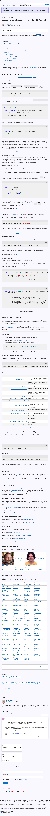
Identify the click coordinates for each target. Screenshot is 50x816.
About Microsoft (24, 809)
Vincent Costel (27, 591)
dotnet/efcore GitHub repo (30, 522)
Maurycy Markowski (19, 569)
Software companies (8, 809)
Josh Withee (37, 633)
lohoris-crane (5, 603)
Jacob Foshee (5, 599)
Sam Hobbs (15, 622)
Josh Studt (4, 614)
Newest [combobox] (43, 714)
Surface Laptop (7, 800)
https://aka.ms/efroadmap (19, 538)
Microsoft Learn (16, 808)
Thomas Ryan (16, 652)
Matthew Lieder (16, 637)
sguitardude (4, 622)
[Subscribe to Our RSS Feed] (24, 792)
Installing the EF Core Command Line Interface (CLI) (15, 50)
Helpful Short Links (8, 60)
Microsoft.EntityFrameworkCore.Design (19, 410)
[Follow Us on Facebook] (3, 792)
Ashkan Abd (26, 659)
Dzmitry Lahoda (16, 633)
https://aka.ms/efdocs (15, 532)
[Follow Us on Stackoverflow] (21, 792)
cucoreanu (36, 644)
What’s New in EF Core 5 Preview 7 (11, 43)
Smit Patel (40, 569)
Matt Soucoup (5, 659)
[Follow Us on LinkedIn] (9, 792)
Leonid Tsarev (26, 629)
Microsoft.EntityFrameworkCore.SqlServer (18, 383)
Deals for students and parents (39, 804)
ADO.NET (41, 427)
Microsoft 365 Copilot (43, 807)
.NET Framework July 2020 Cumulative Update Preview (10, 757)
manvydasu (36, 648)
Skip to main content (4, 0)
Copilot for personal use (42, 800)
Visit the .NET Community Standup (11, 507)
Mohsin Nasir (5, 655)
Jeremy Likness (8, 24)
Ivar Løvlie (26, 644)
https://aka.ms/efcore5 (18, 541)
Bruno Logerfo (27, 633)
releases (38, 682)
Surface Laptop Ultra (14, 800)
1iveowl (36, 625)
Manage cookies (26, 814)
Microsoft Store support (31, 801)
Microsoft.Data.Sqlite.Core (28, 427)
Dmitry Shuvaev (37, 591)
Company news (30, 809)
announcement (14, 682)
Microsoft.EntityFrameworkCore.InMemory (18, 400)
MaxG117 (26, 606)
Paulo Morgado (27, 637)
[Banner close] (47, 8)
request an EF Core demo (14, 512)
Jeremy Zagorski (16, 599)
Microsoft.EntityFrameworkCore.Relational (18, 421)
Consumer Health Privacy (4, 814)
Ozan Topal (15, 614)
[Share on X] (5, 688)
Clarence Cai (37, 588)
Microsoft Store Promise (9, 803)
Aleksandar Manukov (28, 584)
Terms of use (31, 814)
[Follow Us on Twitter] (6, 792)
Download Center (23, 801)
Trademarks (36, 814)
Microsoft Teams (36, 807)
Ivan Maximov (5, 633)
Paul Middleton (27, 614)
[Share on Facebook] (2, 688)
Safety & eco (40, 814)
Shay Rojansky (28, 569)
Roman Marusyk (5, 606)
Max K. (35, 599)
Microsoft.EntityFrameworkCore (20, 379)
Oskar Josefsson (16, 640)
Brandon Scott (5, 652)
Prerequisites (7, 46)
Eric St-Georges (5, 595)
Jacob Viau (26, 599)
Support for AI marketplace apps (26, 808)
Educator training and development (26, 804)
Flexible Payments (17, 803)
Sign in (47, 4)
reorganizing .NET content (20, 488)
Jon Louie (36, 652)
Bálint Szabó (15, 655)
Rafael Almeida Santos (18, 618)
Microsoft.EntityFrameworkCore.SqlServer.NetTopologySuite (14, 386)
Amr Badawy (37, 584)
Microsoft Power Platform (27, 807)
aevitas (3, 584)
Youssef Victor (27, 625)
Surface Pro (2, 800)
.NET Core (7, 676)
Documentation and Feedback (10, 58)
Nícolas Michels (27, 610)
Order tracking (42, 801)
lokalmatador (26, 603)
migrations (45, 405)
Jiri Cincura (15, 591)
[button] (4, 439)
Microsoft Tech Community (37, 808)
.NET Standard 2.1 (23, 340)
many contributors (33, 67)
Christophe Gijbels (6, 591)
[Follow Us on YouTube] (12, 792)
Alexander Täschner (6, 644)
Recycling (45, 814)
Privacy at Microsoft (36, 809)
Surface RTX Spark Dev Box (23, 800)
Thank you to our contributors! (10, 64)
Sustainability (10, 811)
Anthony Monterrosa (6, 588)
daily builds (14, 475)
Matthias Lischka (16, 606)
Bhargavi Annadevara (38, 640)
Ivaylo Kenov (37, 595)
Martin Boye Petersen (28, 655)
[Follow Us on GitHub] (18, 792)
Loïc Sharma (15, 603)
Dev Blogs (3, 5)
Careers (19, 809)
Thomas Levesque (6, 629)
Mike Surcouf (5, 610)
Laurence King (5, 640)
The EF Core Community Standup (11, 56)
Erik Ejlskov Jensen (17, 595)
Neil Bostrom (16, 610)
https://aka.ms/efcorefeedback (24, 535)
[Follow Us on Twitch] (15, 792)
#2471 (17, 254)
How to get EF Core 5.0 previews (11, 48)
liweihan (15, 625)
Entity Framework (17, 676)
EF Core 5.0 (38, 34)
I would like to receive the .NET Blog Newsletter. (15, 779)
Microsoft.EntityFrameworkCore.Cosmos (18, 398)
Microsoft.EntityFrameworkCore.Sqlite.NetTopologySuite (15, 396)
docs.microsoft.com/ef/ (28, 519)
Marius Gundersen (38, 603)
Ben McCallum (27, 588)
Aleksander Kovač (17, 629)
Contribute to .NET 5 (8, 54)
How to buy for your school (14, 804)
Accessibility (5, 811)
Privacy (21, 814)
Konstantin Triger (38, 629)
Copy (46, 91)
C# (11, 676)
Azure (4, 808)
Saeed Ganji (15, 659)
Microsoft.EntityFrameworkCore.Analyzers (18, 424)
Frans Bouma (5, 637)
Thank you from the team (9, 62)
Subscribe (5, 782)
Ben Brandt (15, 588)
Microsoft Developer (9, 808)
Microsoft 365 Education (4, 804)
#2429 (17, 233)
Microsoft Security (8, 807)
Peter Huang (4, 618)
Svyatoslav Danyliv (17, 648)
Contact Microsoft (16, 814)
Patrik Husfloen (27, 618)
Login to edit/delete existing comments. (18, 713)
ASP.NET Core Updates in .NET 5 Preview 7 (11, 747)
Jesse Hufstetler (16, 644)
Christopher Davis (27, 595)
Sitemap (11, 814)
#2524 (17, 165)
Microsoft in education (25, 803)
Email (4, 769)
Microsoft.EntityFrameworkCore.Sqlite (19, 389)
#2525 (17, 208)
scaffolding (38, 405)
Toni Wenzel (26, 648)
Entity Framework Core (31, 682)
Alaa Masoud (16, 584)
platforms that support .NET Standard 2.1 (28, 346)
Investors (42, 809)
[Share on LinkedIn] (9, 688)
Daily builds (6, 52)
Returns (37, 801)
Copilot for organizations (33, 800)
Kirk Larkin (4, 648)
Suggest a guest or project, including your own (14, 510)
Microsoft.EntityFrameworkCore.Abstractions (18, 417)
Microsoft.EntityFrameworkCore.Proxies (19, 413)
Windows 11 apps (10, 801)
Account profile (17, 801)
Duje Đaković (37, 655)
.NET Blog (8, 5)
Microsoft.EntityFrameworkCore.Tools (19, 405)
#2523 (17, 151)
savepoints (13, 214)
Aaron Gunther (27, 652)
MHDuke (36, 606)
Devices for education (33, 803)
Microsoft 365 (20, 807)
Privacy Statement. (23, 779)
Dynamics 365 (14, 807)
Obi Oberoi (36, 610)
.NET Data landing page (15, 490)
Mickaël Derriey (37, 637)
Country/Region (6, 774)
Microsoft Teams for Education (43, 803)
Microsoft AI (2, 807)
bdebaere (26, 640)
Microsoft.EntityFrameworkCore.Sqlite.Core (18, 392)
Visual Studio (14, 809)
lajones (3, 569)
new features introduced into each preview (27, 77)
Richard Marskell (37, 618)
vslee (3, 625)
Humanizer (9, 327)
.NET (3, 676)
